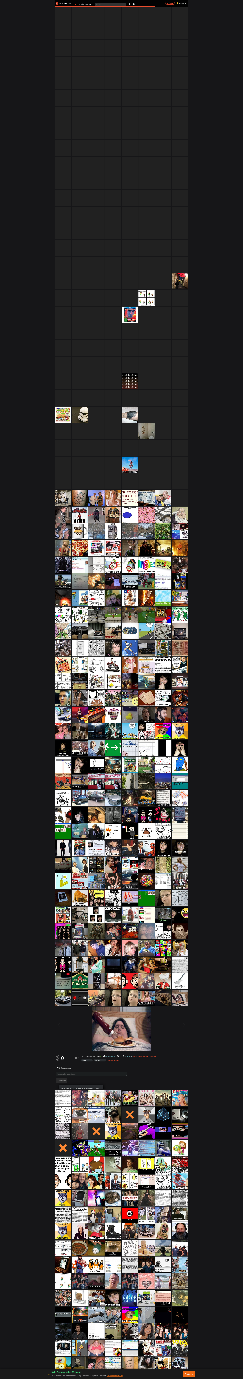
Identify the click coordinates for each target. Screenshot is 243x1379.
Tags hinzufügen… (114, 1060)
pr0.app (170, 3)
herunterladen (143, 1056)
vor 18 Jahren (87, 1056)
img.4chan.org (110, 1056)
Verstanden (189, 1374)
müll (86, 4)
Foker (98, 1056)
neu (75, 4)
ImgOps (128, 1056)
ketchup (97, 1060)
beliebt (81, 4)
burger (85, 1060)
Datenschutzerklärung (115, 1376)
